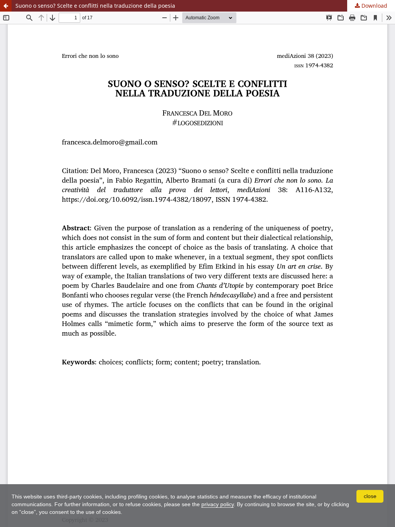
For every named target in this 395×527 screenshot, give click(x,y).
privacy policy (217, 504)
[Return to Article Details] (6, 6)
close (370, 496)
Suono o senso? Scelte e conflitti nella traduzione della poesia (95, 5)
